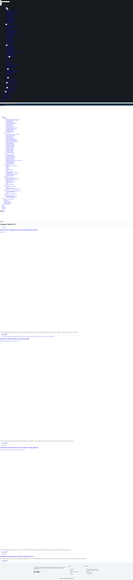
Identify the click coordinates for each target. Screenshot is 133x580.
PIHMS (7, 168)
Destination (4, 117)
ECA (7, 183)
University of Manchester (10, 145)
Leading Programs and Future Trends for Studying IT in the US (17, 556)
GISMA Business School (10, 188)
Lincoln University (9, 176)
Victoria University (9, 180)
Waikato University (9, 171)
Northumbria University (10, 136)
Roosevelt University (9, 158)
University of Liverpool (10, 144)
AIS (7, 170)
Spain (5, 190)
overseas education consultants (12, 336)
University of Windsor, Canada (11, 128)
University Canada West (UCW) (11, 127)
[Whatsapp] (39, 572)
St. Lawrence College (9, 122)
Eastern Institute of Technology (11, 165)
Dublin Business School (10, 195)
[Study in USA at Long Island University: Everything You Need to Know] (66, 281)
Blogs (3, 205)
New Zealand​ (4, 336)
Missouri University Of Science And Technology (14, 160)
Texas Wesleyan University (10, 156)
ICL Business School (9, 169)
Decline (80, 579)
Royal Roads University (10, 129)
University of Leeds (9, 148)
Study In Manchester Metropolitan (11, 139)
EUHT (7, 192)
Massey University (9, 173)
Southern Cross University (10, 179)
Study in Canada (31, 336)
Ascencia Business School (10, 191)
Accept (77, 579)
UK (4, 133)
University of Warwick (10, 146)
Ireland (5, 194)
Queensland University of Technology (12, 178)
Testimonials (4, 207)
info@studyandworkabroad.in (20, 103)
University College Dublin (10, 197)
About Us (3, 206)
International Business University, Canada (13, 119)
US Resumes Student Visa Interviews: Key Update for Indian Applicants (19, 447)
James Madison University (10, 162)
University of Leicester (10, 149)
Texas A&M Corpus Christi (10, 157)
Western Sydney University (10, 181)
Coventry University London (11, 140)
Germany (5, 185)
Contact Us (4, 208)
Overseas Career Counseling (9, 199)
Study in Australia (25, 336)
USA (5, 153)
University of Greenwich (10, 147)
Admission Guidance (7, 201)
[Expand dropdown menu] (6, 133)
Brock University (9, 132)
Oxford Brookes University (10, 138)
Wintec (7, 166)
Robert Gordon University (10, 135)
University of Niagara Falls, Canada (12, 120)
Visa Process (52, 336)
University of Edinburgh (10, 152)
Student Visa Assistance (8, 203)
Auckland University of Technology (12, 172)
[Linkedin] (37, 572)
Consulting (6, 200)
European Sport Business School (11, 193)
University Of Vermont (10, 155)
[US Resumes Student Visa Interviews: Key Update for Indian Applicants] (66, 499)
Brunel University (9, 137)
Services (3, 198)
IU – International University (11, 186)
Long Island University (10, 161)
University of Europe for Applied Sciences (13, 189)
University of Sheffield (10, 150)
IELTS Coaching (7, 202)
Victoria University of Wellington (11, 174)
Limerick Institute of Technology (11, 196)
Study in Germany (38, 336)
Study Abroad (19, 336)
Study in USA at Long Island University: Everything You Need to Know (19, 230)
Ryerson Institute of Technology (11, 123)
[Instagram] (36, 572)
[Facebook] (34, 572)
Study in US (4, 227)
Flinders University (9, 182)
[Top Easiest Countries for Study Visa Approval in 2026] (66, 390)
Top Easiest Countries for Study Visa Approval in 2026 (14, 338)
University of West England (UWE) (12, 141)
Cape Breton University (10, 131)
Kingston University (9, 142)
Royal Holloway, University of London (12, 134)
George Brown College (10, 125)
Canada (5, 118)
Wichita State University (10, 154)
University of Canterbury (10, 175)
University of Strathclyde (10, 143)
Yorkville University (9, 126)
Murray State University (10, 159)
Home (3, 116)
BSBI (7, 187)
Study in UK (43, 336)
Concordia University (9, 163)
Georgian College (9, 121)
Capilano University (9, 130)
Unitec (7, 167)
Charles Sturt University (10, 184)
